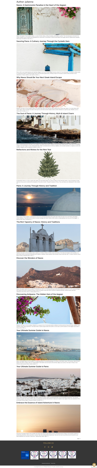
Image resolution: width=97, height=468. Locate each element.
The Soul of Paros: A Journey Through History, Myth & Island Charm (45, 113)
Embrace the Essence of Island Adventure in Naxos (38, 403)
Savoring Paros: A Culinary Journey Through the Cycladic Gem (43, 41)
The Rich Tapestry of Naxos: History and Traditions (38, 222)
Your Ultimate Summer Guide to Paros (33, 366)
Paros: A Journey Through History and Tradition (37, 186)
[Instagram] (48, 447)
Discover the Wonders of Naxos (30, 258)
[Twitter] (52, 447)
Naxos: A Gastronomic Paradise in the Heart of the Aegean (41, 5)
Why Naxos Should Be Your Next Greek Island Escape (39, 77)
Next (78, 438)
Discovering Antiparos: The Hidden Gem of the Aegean (40, 294)
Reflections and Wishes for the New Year (34, 150)
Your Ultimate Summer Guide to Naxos (33, 330)
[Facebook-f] (45, 447)
